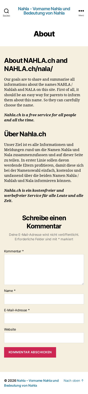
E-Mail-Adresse (17, 310)
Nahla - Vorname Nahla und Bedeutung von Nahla (44, 11)
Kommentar (14, 251)
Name (9, 291)
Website (10, 329)
